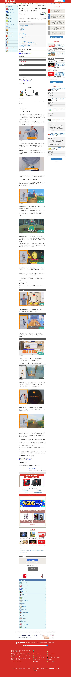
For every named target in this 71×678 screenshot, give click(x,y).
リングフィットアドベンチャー (26, 550)
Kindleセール (54, 3)
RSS (58, 668)
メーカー (22, 30)
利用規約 (24, 668)
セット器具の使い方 (23, 34)
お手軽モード (22, 37)
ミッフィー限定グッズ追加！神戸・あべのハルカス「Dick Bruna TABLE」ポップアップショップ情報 (57, 22)
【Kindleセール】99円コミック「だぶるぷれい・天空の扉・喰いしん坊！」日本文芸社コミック (57, 33)
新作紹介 (38, 550)
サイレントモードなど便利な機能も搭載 (27, 42)
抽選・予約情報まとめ (32, 488)
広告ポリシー (34, 668)
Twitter (54, 668)
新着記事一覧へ (28, 663)
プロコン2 (26, 492)
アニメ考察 (31, 3)
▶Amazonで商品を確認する (25, 53)
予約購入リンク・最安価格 (25, 45)
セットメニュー (23, 41)
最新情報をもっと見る (56, 82)
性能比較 (39, 490)
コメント (61, 3)
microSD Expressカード (39, 492)
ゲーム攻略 (8, 3)
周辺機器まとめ (26, 490)
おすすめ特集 (24, 3)
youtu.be (22, 140)
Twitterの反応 (22, 46)
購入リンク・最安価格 (24, 25)
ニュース (33, 550)
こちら (35, 562)
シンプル (22, 38)
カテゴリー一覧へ (24, 552)
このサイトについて (15, 668)
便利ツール (16, 3)
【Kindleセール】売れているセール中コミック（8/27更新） (57, 11)
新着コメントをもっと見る (56, 158)
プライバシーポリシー (29, 668)
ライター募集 (51, 668)
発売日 (22, 28)
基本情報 (22, 26)
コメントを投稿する (32, 560)
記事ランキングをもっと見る (56, 37)
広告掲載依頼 (42, 668)
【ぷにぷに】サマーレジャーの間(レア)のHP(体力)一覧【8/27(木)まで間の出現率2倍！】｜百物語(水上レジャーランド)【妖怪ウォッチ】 (57, 28)
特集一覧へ (33, 524)
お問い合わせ (46, 668)
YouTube (56, 668)
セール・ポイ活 (47, 3)
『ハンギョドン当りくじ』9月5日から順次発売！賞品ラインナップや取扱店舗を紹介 (57, 16)
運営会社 (38, 668)
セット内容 (22, 33)
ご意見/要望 (20, 668)
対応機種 (22, 29)
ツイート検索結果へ (32, 468)
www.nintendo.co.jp (23, 98)
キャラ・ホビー (39, 3)
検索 (64, 1)
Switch (42, 550)
